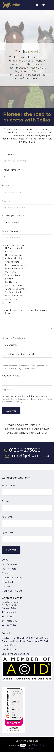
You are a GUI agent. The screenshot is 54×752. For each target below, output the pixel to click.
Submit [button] (11, 410)
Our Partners (9, 569)
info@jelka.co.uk (10, 602)
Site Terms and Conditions (15, 654)
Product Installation (12, 577)
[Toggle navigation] (49, 5)
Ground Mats (12, 262)
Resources (7, 573)
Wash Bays (10, 272)
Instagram (11, 621)
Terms (16, 396)
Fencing (9, 279)
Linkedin (10, 616)
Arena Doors (11, 299)
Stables (9, 251)
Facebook (11, 612)
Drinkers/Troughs (14, 268)
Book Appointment (12, 591)
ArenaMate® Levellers (16, 289)
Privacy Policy (27, 396)
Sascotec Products (15, 285)
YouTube (11, 625)
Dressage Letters (14, 295)
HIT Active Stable (14, 248)
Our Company (9, 564)
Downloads (8, 582)
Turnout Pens (12, 275)
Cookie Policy (9, 649)
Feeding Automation (16, 265)
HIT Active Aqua (13, 255)
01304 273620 (9, 605)
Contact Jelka (9, 608)
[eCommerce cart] (36, 5)
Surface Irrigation (14, 292)
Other (8, 302)
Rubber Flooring (14, 258)
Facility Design (12, 282)
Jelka (5, 559)
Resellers (7, 586)
